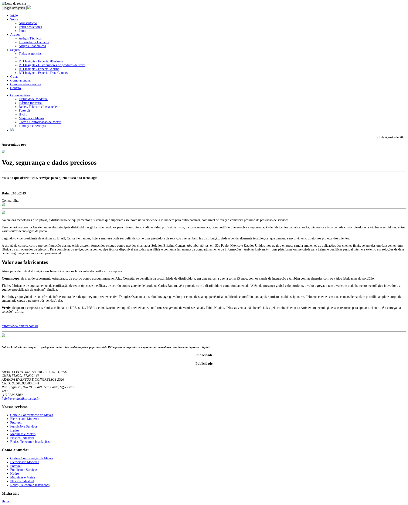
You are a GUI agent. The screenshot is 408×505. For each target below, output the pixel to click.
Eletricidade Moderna (33, 99)
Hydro (23, 114)
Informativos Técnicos (34, 42)
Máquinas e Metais (31, 118)
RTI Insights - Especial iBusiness (41, 61)
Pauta (22, 30)
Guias (14, 76)
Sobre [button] (14, 19)
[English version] (12, 130)
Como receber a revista (25, 84)
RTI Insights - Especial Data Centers (43, 73)
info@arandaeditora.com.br (21, 398)
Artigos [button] (15, 34)
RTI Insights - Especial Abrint (39, 69)
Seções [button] (15, 50)
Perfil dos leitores (30, 27)
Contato (15, 88)
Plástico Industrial (30, 103)
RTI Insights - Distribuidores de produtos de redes (52, 65)
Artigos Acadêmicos (32, 46)
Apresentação (28, 23)
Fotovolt (24, 110)
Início (14, 15)
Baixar (6, 501)
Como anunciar (20, 80)
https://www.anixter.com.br (20, 326)
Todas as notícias (30, 53)
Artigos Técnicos (30, 38)
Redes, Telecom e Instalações (38, 106)
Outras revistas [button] (20, 95)
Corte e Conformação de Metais (40, 122)
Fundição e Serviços (32, 126)
